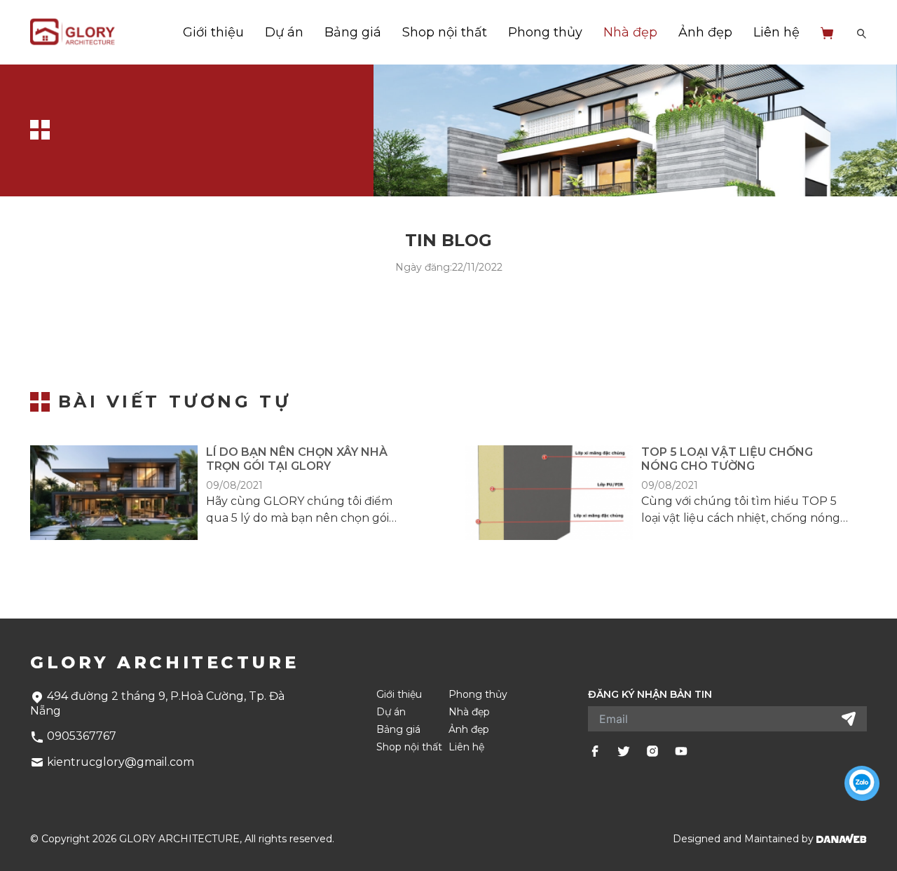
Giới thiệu (213, 32)
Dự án (284, 32)
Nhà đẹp (630, 32)
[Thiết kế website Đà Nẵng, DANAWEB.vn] (841, 838)
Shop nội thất (444, 32)
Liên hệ (776, 32)
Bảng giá (352, 32)
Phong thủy (545, 32)
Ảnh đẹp (705, 32)
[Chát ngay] (862, 783)
